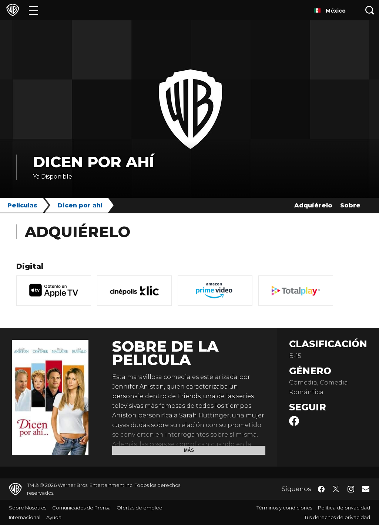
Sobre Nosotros (27, 508)
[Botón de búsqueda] (369, 10)
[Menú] (33, 10)
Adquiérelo (313, 205)
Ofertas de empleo (139, 508)
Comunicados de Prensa (81, 508)
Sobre (350, 205)
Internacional (24, 517)
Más (189, 450)
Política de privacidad (344, 508)
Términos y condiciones (284, 508)
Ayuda (53, 517)
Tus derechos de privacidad (337, 517)
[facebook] (294, 423)
